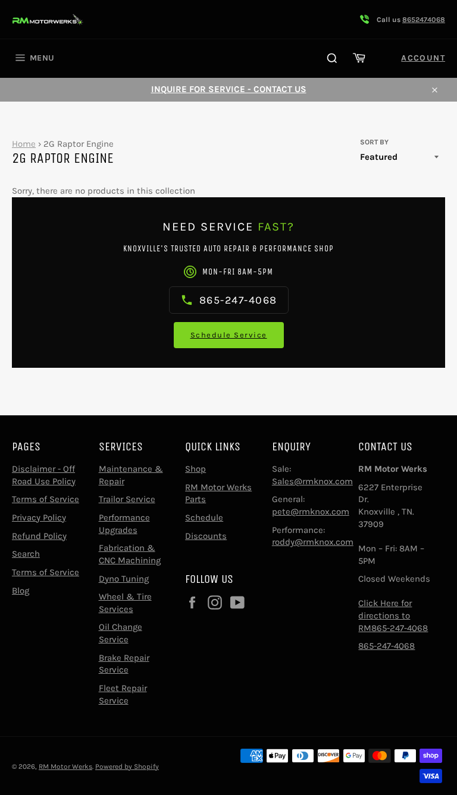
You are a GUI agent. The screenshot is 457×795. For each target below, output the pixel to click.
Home (24, 143)
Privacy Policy (39, 517)
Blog (20, 590)
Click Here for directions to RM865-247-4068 (393, 615)
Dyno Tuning (124, 578)
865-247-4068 (386, 646)
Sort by (374, 142)
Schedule (204, 517)
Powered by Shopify (127, 766)
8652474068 (423, 19)
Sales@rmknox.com (312, 481)
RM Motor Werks (65, 766)
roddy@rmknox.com (312, 542)
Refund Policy (39, 536)
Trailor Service (127, 499)
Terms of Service (45, 499)
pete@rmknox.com (310, 511)
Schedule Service (228, 334)
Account (423, 58)
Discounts (206, 536)
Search (26, 553)
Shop (195, 468)
